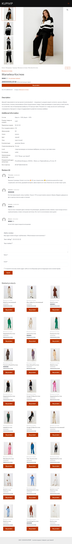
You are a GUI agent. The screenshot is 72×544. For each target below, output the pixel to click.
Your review (8, 243)
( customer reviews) (14, 78)
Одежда (14, 67)
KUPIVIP (7, 3)
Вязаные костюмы (22, 67)
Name (6, 255)
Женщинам (9, 67)
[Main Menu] (68, 3)
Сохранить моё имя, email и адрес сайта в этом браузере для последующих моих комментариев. (33, 268)
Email (6, 261)
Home (3, 67)
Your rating (8, 239)
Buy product (36, 85)
